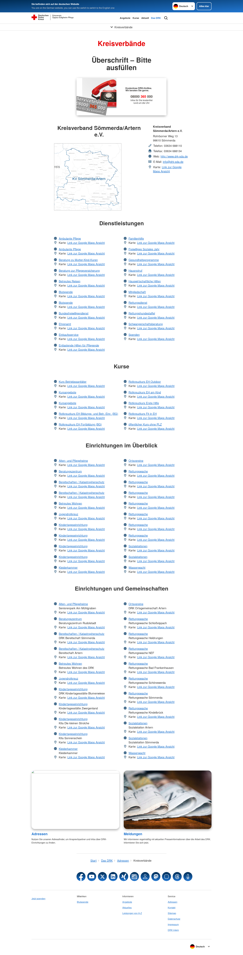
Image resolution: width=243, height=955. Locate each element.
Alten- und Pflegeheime (73, 461)
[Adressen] (75, 800)
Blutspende (66, 292)
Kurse (136, 18)
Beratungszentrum (70, 471)
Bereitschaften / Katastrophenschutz (81, 482)
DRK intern (173, 930)
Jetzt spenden (38, 898)
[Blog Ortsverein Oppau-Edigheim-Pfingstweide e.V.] (134, 876)
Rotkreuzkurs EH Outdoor (145, 381)
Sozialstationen (138, 546)
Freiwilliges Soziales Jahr (144, 249)
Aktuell (145, 18)
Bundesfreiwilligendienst (73, 313)
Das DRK (156, 18)
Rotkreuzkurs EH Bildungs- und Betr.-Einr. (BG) (88, 414)
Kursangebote (67, 392)
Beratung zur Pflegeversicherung (79, 270)
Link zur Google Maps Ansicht (167, 169)
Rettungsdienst (138, 302)
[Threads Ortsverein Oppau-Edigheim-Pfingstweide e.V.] (177, 876)
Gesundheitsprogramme (144, 260)
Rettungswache (138, 471)
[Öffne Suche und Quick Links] (166, 18)
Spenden (134, 335)
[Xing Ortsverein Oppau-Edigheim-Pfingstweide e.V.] (123, 876)
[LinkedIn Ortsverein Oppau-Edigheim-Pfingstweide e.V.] (113, 876)
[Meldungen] (168, 800)
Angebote (125, 18)
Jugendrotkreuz (68, 514)
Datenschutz (174, 918)
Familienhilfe (136, 238)
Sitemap (172, 913)
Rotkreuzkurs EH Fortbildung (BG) (80, 424)
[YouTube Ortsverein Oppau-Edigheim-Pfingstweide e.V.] (91, 876)
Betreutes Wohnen (70, 503)
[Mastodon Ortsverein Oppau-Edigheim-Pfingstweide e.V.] (155, 876)
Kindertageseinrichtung (73, 525)
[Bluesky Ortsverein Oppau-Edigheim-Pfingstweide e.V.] (166, 876)
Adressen (40, 833)
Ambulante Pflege (70, 238)
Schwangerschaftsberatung (146, 324)
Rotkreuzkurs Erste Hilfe (144, 403)
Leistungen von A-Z (132, 913)
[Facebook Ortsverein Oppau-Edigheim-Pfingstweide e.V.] (81, 876)
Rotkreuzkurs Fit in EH (143, 414)
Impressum (173, 924)
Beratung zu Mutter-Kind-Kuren (78, 260)
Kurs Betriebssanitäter (72, 381)
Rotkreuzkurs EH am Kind (145, 392)
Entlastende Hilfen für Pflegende (79, 345)
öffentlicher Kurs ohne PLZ (145, 424)
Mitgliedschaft (137, 292)
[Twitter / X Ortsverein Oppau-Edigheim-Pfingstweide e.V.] (102, 876)
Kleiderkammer (68, 567)
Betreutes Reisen (69, 281)
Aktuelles (127, 907)
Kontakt (171, 907)
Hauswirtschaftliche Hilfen (145, 281)
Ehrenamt (65, 324)
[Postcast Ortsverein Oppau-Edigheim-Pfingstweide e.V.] (187, 876)
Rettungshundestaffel (142, 313)
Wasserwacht (137, 567)
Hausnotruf (135, 270)
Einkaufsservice (68, 335)
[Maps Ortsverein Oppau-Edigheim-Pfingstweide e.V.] (145, 876)
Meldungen (133, 833)
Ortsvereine (136, 461)
